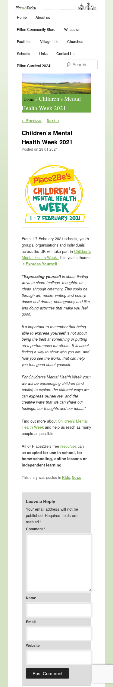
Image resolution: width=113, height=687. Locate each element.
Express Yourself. (42, 264)
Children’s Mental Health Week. (56, 254)
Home (22, 17)
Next (53, 120)
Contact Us (65, 53)
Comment (35, 529)
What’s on (72, 29)
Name (31, 597)
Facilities (24, 41)
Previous (32, 120)
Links (43, 53)
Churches (75, 41)
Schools (23, 53)
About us (43, 17)
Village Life (49, 41)
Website (33, 645)
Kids (66, 477)
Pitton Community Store (36, 29)
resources (68, 446)
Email (31, 621)
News (76, 477)
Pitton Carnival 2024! (34, 65)
